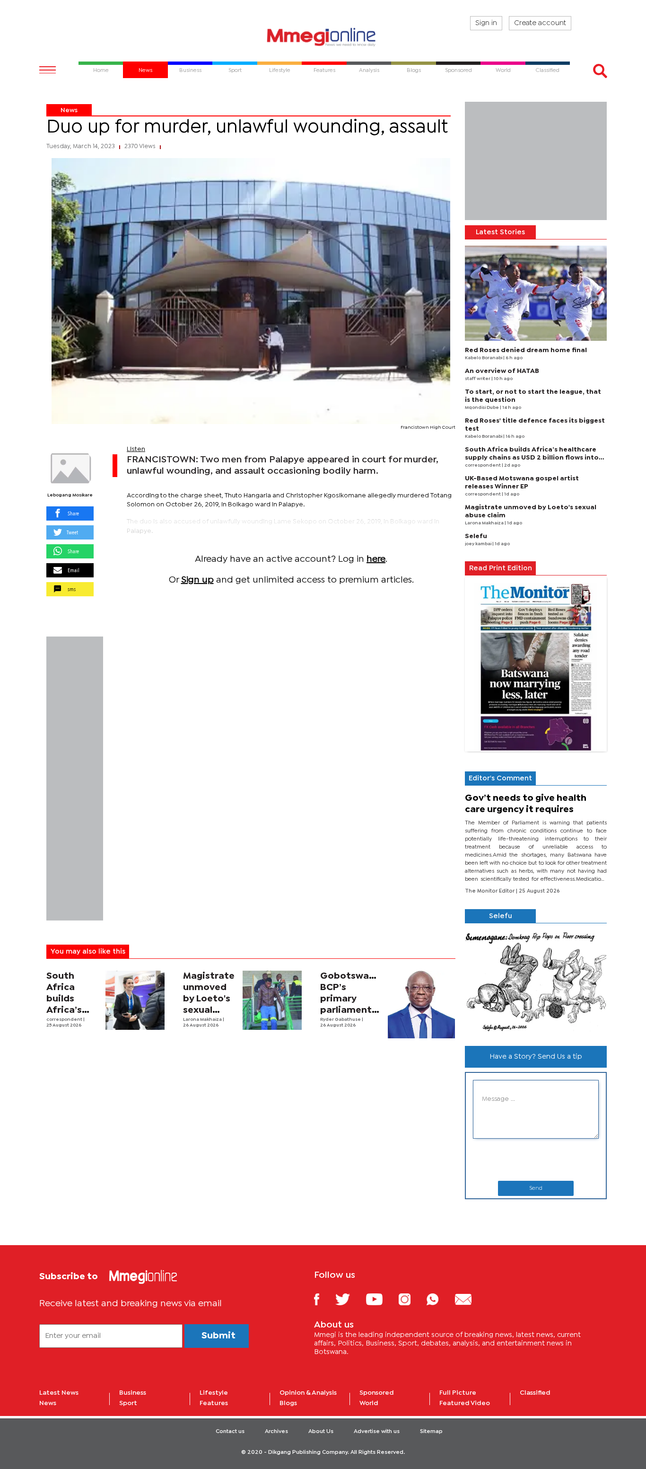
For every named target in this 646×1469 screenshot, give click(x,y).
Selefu (476, 536)
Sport (128, 1403)
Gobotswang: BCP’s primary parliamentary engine (353, 999)
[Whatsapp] (440, 1299)
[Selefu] (536, 980)
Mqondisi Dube (482, 408)
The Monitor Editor (490, 891)
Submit (218, 1336)
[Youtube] (381, 1299)
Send (535, 1188)
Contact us (230, 1431)
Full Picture (457, 1393)
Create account (540, 23)
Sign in (486, 23)
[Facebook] (324, 1299)
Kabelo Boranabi (484, 358)
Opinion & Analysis (308, 1393)
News (69, 110)
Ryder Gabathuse (341, 1020)
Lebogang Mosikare (70, 495)
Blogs (288, 1403)
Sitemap (431, 1431)
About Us (320, 1431)
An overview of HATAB (502, 371)
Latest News (59, 1393)
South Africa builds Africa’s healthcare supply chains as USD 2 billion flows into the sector (532, 458)
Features (214, 1403)
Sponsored (376, 1393)
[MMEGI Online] (322, 37)
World (368, 1403)
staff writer (478, 379)
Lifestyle (214, 1393)
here (376, 559)
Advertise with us (377, 1431)
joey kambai (478, 544)
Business (132, 1393)
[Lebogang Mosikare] (70, 468)
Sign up (197, 580)
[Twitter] (349, 1299)
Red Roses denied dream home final (526, 350)
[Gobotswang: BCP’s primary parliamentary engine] (421, 1004)
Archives (276, 1431)
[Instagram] (412, 1299)
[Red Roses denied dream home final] (536, 293)
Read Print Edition (500, 568)
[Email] (470, 1299)
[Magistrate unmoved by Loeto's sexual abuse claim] (272, 1000)
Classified (535, 1393)
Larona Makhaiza (203, 1020)
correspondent (64, 1020)
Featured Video (464, 1403)
